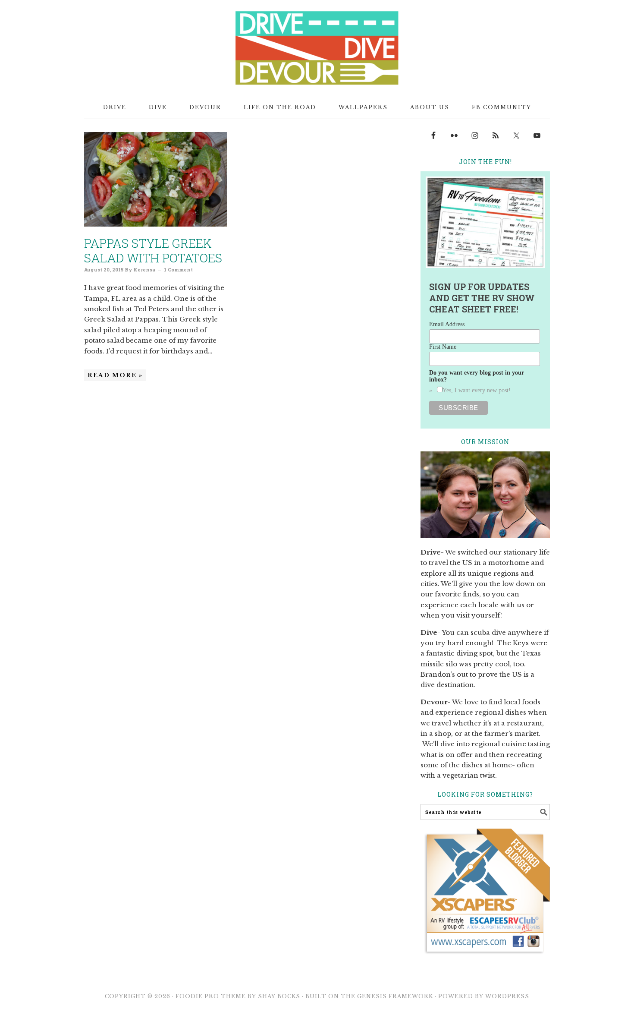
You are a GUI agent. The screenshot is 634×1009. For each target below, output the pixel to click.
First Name (442, 347)
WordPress (507, 996)
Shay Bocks (279, 996)
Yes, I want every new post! (477, 390)
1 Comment (178, 269)
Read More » (115, 375)
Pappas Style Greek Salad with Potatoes (153, 250)
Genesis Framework (395, 996)
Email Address (447, 324)
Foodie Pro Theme (211, 996)
